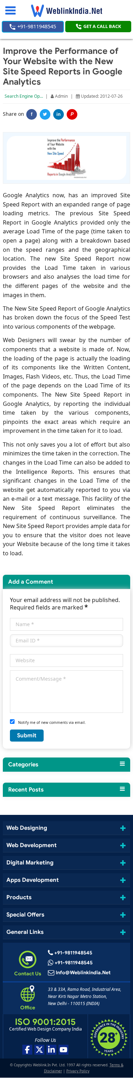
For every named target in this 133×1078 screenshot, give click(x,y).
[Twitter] (45, 114)
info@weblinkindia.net (83, 973)
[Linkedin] (51, 1050)
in (58, 114)
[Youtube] (63, 1050)
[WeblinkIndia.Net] (66, 10)
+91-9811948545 (36, 26)
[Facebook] (27, 1050)
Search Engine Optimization (32, 96)
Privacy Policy (77, 1070)
